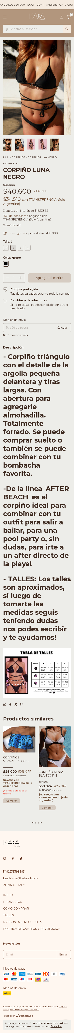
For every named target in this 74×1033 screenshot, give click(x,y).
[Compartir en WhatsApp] (5, 704)
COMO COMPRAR (16, 908)
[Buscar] (67, 29)
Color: (12, 257)
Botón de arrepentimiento (24, 1009)
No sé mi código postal (15, 334)
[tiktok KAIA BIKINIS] (21, 858)
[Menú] (5, 17)
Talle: (7, 241)
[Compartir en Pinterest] (21, 704)
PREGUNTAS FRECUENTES (22, 922)
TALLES (8, 915)
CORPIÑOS (18, 157)
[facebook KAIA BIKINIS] (12, 858)
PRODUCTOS (12, 902)
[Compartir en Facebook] (11, 704)
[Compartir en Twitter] (16, 704)
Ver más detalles (12, 224)
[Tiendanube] (18, 1016)
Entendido (56, 1026)
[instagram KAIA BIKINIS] (4, 858)
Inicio (6, 157)
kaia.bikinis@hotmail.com (20, 878)
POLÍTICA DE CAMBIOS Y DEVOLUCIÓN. (32, 929)
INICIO (8, 895)
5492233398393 (14, 871)
